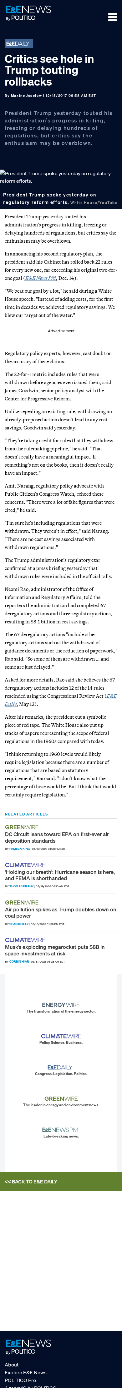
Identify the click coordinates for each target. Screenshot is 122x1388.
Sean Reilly (19, 924)
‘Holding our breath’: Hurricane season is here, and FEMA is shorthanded (60, 875)
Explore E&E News (26, 1372)
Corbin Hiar (19, 961)
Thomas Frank (21, 886)
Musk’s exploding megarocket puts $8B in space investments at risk (55, 950)
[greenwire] (22, 827)
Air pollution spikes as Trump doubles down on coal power (60, 912)
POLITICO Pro (20, 1380)
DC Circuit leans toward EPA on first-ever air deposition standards (57, 837)
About (11, 1364)
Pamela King (19, 849)
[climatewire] (26, 865)
